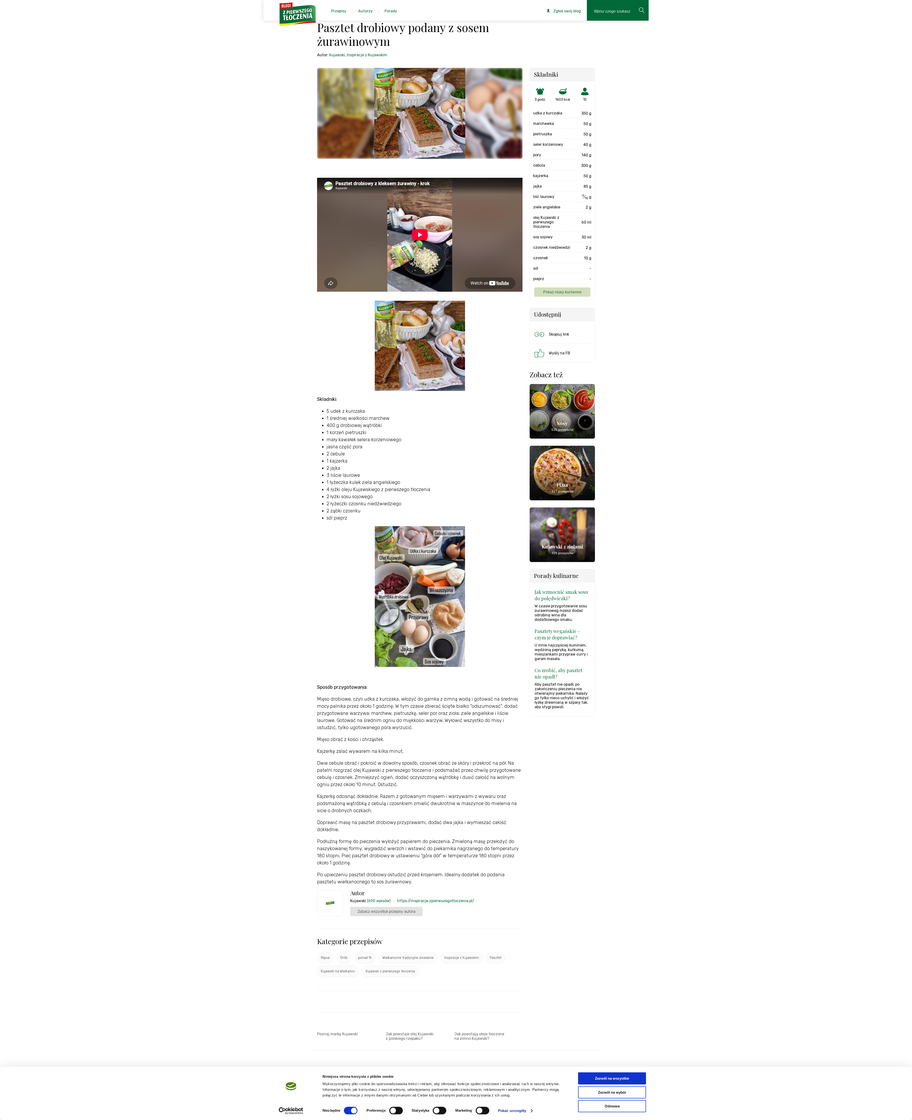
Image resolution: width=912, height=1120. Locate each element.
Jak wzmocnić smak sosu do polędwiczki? (561, 595)
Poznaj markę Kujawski (337, 1034)
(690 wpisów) (378, 901)
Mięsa (325, 958)
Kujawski (337, 55)
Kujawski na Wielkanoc (338, 971)
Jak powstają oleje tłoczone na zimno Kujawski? (479, 1036)
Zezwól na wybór (612, 1092)
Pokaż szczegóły (512, 1111)
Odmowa (612, 1106)
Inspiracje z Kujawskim (367, 55)
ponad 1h (365, 958)
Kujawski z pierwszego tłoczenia (390, 971)
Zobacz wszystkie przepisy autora (386, 911)
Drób (343, 958)
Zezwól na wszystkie (612, 1078)
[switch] (396, 1110)
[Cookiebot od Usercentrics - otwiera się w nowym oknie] (291, 1110)
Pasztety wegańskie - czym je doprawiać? (557, 634)
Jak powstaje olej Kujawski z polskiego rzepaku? (409, 1036)
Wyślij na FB (559, 353)
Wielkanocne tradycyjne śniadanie (408, 958)
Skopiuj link (559, 334)
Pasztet (495, 958)
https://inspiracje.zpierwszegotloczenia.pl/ (435, 901)
